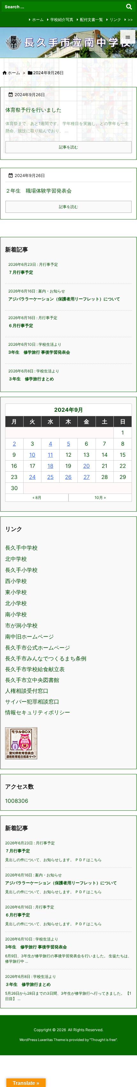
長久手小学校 (21, 570)
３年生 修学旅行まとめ (31, 378)
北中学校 (16, 559)
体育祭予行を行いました (33, 110)
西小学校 (16, 581)
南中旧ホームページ (29, 637)
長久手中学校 (21, 548)
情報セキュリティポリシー (37, 712)
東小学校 (16, 592)
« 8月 (36, 497)
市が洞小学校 (21, 626)
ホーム (38, 19)
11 (50, 455)
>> (130, 19)
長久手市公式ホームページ (37, 648)
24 (32, 477)
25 (50, 477)
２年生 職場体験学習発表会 (38, 190)
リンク (115, 19)
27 (86, 477)
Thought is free (103, 1040)
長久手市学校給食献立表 (35, 669)
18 (50, 466)
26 (68, 477)
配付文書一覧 (91, 19)
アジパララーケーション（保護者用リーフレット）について (64, 298)
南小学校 (16, 615)
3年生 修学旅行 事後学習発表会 (39, 352)
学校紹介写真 (61, 19)
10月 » (100, 497)
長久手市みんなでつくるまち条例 (45, 658)
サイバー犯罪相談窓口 (32, 701)
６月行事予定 (20, 325)
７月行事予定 (20, 272)
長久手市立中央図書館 (32, 680)
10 (32, 455)
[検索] (129, 7)
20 (86, 466)
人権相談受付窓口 (26, 691)
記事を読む (68, 147)
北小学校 (16, 603)
